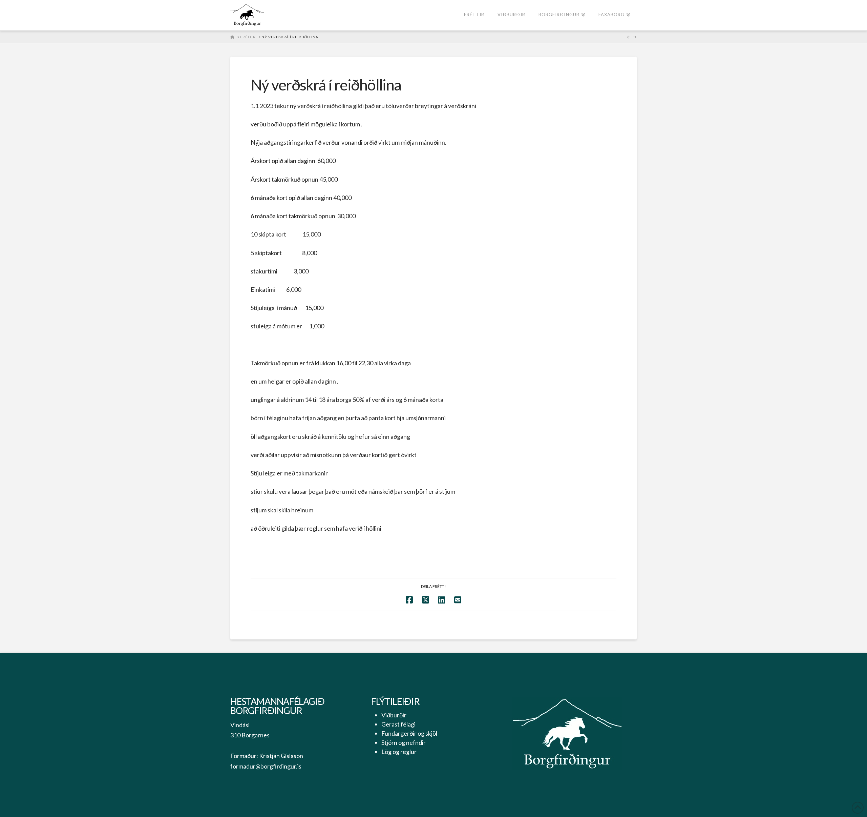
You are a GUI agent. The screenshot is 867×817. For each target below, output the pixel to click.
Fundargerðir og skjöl (409, 733)
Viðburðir (393, 715)
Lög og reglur (399, 751)
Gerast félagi (398, 724)
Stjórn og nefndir (403, 742)
